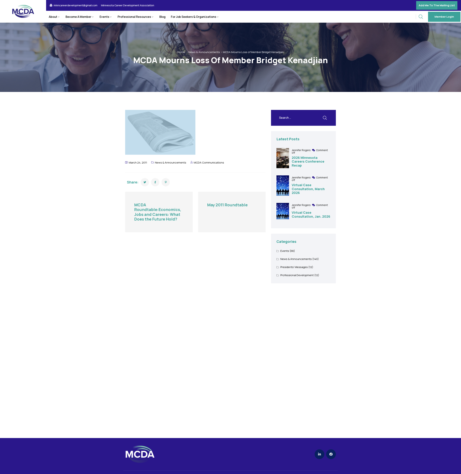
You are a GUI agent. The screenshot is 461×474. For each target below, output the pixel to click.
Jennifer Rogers (301, 150)
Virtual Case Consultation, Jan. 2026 (311, 214)
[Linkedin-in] (319, 454)
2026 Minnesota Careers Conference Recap (308, 161)
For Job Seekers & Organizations (193, 17)
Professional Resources (134, 17)
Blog (162, 17)
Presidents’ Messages (294, 267)
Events (104, 17)
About (53, 17)
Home (181, 52)
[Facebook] (331, 454)
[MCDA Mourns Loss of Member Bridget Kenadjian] (145, 182)
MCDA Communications (209, 162)
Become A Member (78, 17)
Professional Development (297, 275)
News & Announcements (204, 52)
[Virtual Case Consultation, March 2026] (282, 185)
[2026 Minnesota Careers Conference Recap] (282, 158)
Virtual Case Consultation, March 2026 (308, 189)
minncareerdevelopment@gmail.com (75, 5)
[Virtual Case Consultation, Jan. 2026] (282, 211)
